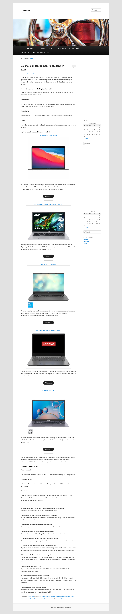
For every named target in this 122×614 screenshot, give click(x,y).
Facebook (86, 239)
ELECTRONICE (61, 48)
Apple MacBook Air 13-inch (48, 135)
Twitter (85, 243)
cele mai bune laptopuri (54, 596)
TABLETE (52, 48)
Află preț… (48, 196)
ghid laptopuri (65, 596)
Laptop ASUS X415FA (48, 390)
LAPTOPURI (30, 48)
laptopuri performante (35, 598)
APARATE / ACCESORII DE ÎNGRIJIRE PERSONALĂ (36, 52)
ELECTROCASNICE (75, 48)
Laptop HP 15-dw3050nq (48, 264)
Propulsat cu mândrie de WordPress (61, 607)
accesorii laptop (43, 596)
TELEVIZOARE (41, 48)
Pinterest (86, 241)
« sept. (87, 138)
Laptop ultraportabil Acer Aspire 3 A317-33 (48, 204)
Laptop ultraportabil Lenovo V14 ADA (48, 330)
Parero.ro (27, 10)
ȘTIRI (22, 48)
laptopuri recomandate (48, 598)
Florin (31, 59)
